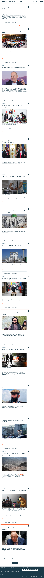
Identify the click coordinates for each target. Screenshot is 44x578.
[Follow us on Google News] (23, 570)
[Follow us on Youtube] (27, 570)
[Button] (6, 22)
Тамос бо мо (2, 574)
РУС (33, 1)
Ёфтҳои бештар (14, 563)
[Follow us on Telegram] (33, 570)
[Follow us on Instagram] (29, 570)
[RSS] (35, 570)
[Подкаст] (37, 570)
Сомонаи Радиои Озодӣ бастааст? (6, 571)
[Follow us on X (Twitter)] (31, 570)
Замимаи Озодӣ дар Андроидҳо (16, 569)
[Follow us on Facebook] (25, 570)
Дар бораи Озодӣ (3, 569)
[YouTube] (36, 1)
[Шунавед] (39, 1)
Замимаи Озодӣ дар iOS (15, 571)
